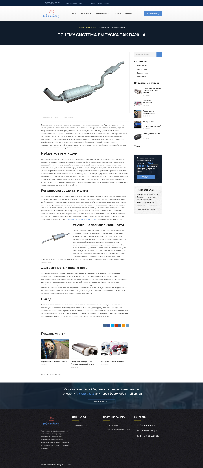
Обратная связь (112, 425)
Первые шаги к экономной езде (54, 361)
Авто (74, 14)
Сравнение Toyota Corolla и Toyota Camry (82, 219)
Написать (145, 177)
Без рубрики (142, 69)
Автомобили (142, 66)
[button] (159, 54)
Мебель (128, 14)
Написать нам (100, 402)
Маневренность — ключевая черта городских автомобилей (152, 124)
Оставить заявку (153, 13)
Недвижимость (102, 14)
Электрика (141, 77)
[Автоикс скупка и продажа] (51, 13)
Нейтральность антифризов (113, 361)
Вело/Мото (86, 14)
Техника (117, 14)
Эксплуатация (68, 117)
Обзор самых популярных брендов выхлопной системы (152, 90)
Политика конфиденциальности (118, 429)
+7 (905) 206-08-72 (52, 3)
